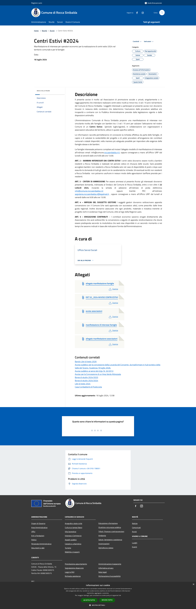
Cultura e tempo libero (73, 527)
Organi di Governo (38, 523)
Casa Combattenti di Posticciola (88, 386)
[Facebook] (136, 12)
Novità (44, 30)
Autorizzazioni (103, 543)
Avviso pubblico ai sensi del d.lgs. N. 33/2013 (94, 371)
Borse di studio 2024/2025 (86, 377)
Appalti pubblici (71, 539)
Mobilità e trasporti (72, 552)
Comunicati (136, 527)
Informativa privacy (105, 568)
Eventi (134, 547)
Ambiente (102, 535)
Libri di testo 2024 (82, 383)
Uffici (33, 531)
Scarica (115, 289)
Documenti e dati (37, 548)
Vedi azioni (147, 41)
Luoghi (134, 542)
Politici (34, 539)
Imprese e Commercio (73, 535)
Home (36, 30)
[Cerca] (162, 12)
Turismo (68, 548)
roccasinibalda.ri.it (112, 152)
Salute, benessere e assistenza (110, 539)
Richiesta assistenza (73, 576)
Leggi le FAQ (69, 572)
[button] (98, 605)
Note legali (102, 572)
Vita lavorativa (70, 531)
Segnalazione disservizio (74, 568)
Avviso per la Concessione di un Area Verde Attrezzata (98, 374)
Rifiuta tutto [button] (107, 600)
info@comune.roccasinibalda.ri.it (89, 191)
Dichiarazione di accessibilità (109, 576)
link (120, 595)
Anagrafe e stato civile (73, 523)
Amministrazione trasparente (109, 564)
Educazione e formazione (108, 523)
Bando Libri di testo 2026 (86, 361)
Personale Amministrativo (41, 543)
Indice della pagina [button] (43, 91)
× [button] (193, 584)
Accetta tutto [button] (89, 600)
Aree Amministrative (39, 527)
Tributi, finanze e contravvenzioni (111, 531)
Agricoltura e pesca (105, 547)
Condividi (136, 41)
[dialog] (98, 595)
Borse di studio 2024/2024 (86, 380)
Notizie (134, 523)
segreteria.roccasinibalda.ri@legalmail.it (92, 194)
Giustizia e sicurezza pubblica (109, 527)
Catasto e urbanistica (73, 543)
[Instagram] (142, 12)
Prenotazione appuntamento (76, 564)
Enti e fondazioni (37, 535)
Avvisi (52, 30)
